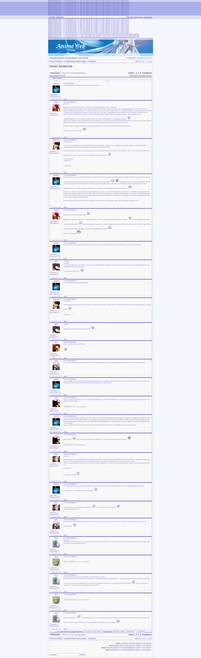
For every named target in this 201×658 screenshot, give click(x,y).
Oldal (131, 73)
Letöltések (92, 61)
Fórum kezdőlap (56, 61)
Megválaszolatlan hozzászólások (63, 58)
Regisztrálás (60, 17)
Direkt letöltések (61, 66)
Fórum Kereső (138, 17)
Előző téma (134, 76)
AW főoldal (52, 17)
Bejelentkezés (148, 17)
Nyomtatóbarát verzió (57, 76)
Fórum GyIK (129, 17)
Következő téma (145, 76)
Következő (147, 73)
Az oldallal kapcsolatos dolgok (75, 61)
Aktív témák (83, 58)
